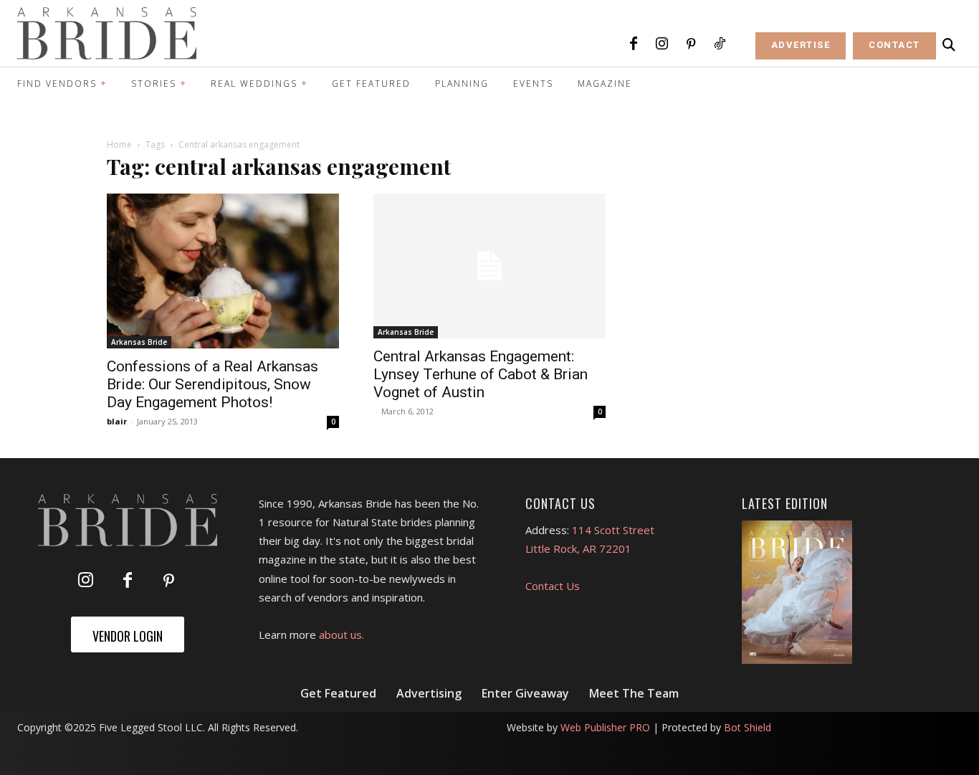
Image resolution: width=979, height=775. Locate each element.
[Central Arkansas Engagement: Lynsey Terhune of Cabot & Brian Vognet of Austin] (489, 266)
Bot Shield (747, 727)
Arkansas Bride (139, 342)
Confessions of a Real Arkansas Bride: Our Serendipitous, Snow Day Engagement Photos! (212, 384)
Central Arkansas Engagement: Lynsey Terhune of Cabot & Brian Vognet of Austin (480, 374)
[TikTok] (719, 44)
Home (119, 144)
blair (117, 421)
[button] (949, 45)
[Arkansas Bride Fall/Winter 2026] (797, 592)
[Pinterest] (691, 44)
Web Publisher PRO (605, 727)
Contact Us (552, 586)
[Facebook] (633, 44)
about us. (341, 634)
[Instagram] (662, 44)
